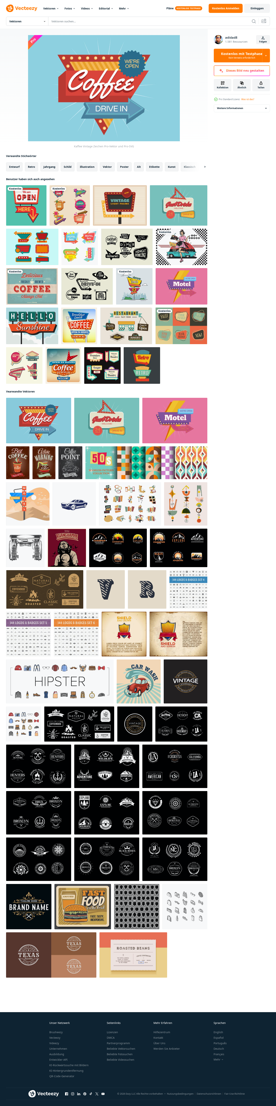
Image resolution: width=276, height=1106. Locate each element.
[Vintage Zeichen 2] (102, 365)
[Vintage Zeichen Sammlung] (32, 247)
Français (219, 1054)
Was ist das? (247, 99)
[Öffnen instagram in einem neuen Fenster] (72, 1093)
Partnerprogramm (118, 1043)
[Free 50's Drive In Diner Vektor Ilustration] (181, 247)
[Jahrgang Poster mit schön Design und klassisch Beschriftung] (67, 548)
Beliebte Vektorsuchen (121, 1048)
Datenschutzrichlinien (209, 1093)
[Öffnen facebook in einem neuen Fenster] (66, 1093)
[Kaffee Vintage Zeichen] (38, 420)
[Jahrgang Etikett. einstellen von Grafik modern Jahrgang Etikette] (133, 955)
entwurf (14, 167)
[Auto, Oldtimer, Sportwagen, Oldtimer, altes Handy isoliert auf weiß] (74, 504)
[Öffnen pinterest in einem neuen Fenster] (84, 1093)
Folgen (263, 41)
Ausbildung (56, 1054)
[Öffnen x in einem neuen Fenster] (96, 1093)
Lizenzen (112, 1032)
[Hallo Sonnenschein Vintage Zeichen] (32, 326)
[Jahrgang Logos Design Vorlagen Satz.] (188, 589)
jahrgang (49, 167)
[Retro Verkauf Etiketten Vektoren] (181, 326)
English (218, 1032)
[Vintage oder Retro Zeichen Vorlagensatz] (142, 365)
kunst (171, 167)
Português (220, 1043)
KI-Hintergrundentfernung (66, 1070)
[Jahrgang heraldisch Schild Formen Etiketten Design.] (136, 906)
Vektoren (49, 8)
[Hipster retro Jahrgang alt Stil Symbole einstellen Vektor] (60, 681)
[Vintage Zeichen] (26, 205)
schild (68, 167)
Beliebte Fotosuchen (120, 1054)
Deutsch (219, 1048)
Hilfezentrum (161, 1032)
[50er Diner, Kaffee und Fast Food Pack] (87, 286)
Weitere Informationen (230, 108)
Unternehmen (58, 1048)
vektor (107, 167)
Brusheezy (56, 1032)
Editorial (104, 8)
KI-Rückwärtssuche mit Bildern (69, 1065)
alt (139, 167)
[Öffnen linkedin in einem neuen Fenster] (78, 1093)
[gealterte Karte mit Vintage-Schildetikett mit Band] (124, 634)
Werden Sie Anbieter (166, 1048)
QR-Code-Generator (61, 1076)
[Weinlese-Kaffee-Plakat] (32, 286)
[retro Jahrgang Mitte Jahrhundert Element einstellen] (130, 504)
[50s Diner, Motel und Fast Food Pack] (126, 326)
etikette (154, 167)
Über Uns (159, 1043)
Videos (85, 8)
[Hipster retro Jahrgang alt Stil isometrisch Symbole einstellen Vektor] (184, 906)
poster (124, 167)
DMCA (111, 1037)
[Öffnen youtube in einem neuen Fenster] (103, 1093)
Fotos (68, 8)
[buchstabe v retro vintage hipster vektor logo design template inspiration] (105, 589)
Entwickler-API (58, 1059)
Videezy (54, 1043)
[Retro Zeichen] (134, 286)
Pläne (170, 8)
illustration (87, 167)
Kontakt (158, 1037)
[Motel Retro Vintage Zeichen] (181, 286)
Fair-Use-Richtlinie (234, 1093)
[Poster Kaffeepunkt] (70, 462)
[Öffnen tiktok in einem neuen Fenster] (90, 1093)
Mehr (122, 8)
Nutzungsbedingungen (180, 1093)
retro (31, 167)
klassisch (190, 167)
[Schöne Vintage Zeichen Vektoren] (120, 205)
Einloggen (257, 8)
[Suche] (254, 21)
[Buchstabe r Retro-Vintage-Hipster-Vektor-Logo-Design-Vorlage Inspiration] (147, 589)
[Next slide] (202, 166)
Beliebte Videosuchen (120, 1059)
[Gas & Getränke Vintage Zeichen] (178, 205)
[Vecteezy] (21, 8)
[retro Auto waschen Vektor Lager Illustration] (25, 548)
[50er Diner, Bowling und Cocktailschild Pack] (127, 247)
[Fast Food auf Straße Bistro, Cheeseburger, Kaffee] (82, 906)
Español (219, 1037)
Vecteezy (54, 1037)
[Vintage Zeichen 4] (79, 247)
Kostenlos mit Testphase (242, 56)
